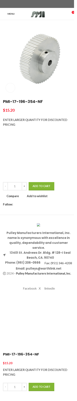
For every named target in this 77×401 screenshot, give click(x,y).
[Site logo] (38, 13)
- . (42, 273)
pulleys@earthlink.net (43, 268)
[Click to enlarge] (10, 87)
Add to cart (41, 186)
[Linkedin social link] (45, 4)
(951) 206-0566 (28, 262)
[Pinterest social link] (40, 4)
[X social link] (36, 4)
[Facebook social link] (31, 4)
